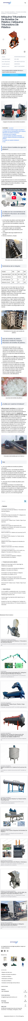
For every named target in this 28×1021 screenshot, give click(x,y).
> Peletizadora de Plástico (7, 978)
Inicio (2, 12)
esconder (11, 128)
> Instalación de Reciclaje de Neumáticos (10, 982)
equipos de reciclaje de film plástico (12, 413)
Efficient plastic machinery (8, 408)
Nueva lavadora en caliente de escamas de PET (13, 532)
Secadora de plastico (6, 519)
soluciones (4, 513)
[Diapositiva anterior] (3, 39)
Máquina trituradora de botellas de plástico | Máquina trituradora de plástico (12, 569)
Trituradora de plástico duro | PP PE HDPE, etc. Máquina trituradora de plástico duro (13, 551)
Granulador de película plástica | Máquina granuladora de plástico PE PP (12, 573)
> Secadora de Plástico (6, 980)
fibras (15, 356)
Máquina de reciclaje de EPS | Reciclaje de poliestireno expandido (12, 565)
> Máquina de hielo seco (6, 972)
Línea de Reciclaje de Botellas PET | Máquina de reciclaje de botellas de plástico (13, 515)
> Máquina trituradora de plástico (8, 974)
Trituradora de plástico (10, 12)
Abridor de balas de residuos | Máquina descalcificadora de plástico (11, 556)
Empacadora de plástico (7, 545)
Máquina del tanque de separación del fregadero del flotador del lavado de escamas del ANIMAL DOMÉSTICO (13, 527)
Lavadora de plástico (6, 524)
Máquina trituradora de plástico (8, 508)
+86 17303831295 (5, 991)
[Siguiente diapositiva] (25, 39)
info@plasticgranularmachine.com (9, 997)
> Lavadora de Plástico (6, 976)
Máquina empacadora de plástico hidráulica (12, 546)
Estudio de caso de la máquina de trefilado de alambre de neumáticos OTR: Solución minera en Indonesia (13, 603)
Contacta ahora (14, 75)
